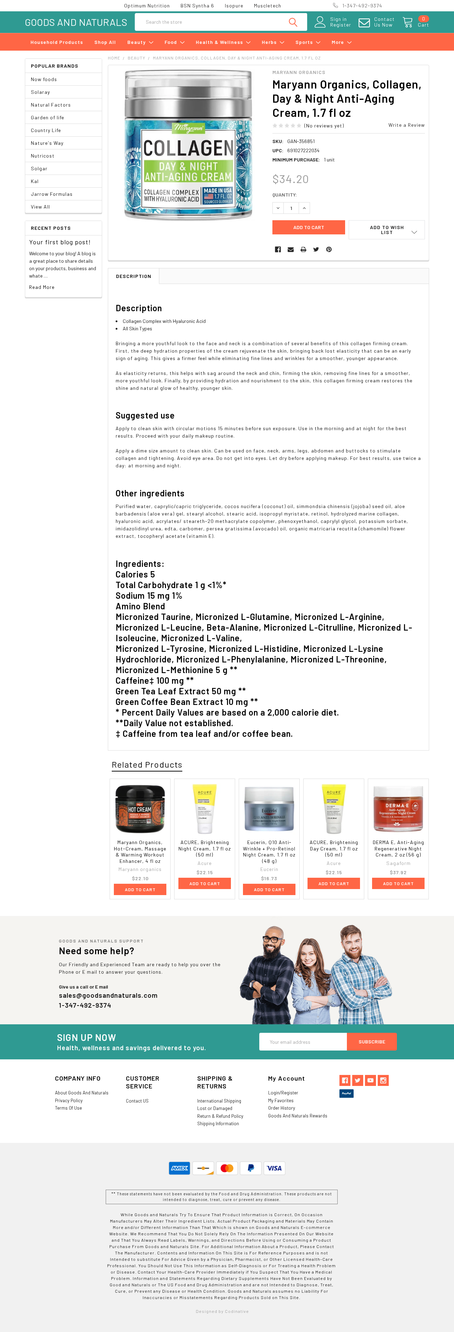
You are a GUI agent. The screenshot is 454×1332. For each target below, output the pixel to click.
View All (40, 207)
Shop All (105, 42)
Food (171, 42)
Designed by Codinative (222, 1311)
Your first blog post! (60, 242)
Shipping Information (218, 1123)
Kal (35, 181)
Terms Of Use (68, 1108)
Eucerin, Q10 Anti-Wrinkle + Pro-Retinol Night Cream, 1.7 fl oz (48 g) (269, 851)
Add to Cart (140, 889)
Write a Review (406, 125)
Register (340, 25)
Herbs (270, 42)
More (338, 42)
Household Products (57, 42)
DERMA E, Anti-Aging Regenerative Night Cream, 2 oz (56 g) (398, 848)
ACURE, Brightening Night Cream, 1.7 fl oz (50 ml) (204, 848)
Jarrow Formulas (52, 194)
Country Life (46, 130)
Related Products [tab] (147, 764)
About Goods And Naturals (82, 1092)
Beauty (137, 42)
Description (133, 276)
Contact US (137, 1101)
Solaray (40, 92)
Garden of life (47, 117)
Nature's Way (47, 143)
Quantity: (284, 195)
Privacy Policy (69, 1100)
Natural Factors (51, 105)
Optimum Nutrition (147, 5)
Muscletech (267, 5)
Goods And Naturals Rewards (297, 1115)
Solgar (39, 168)
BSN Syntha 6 (197, 5)
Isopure (234, 5)
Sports (304, 42)
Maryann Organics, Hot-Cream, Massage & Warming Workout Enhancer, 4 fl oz (140, 851)
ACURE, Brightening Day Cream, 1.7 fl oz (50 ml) (334, 848)
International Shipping (219, 1101)
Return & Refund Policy (220, 1116)
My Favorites (281, 1100)
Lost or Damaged (214, 1108)
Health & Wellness (220, 42)
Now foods (44, 79)
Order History (281, 1108)
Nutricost (43, 156)
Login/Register (283, 1092)
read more (42, 287)
